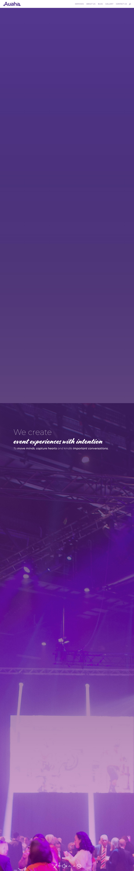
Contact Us (121, 4)
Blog (100, 4)
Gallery (109, 4)
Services (79, 4)
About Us (90, 4)
